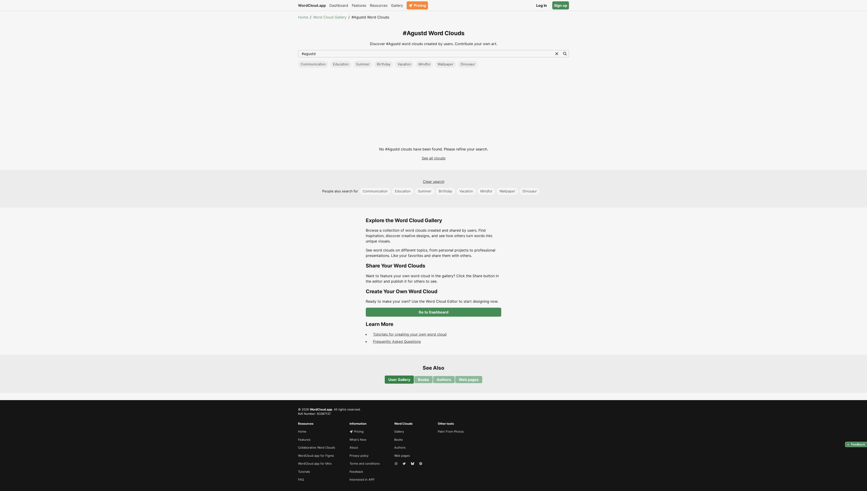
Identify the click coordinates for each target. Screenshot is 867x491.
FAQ (301, 479)
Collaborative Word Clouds (316, 447)
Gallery (397, 5)
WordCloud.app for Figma (316, 455)
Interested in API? (362, 479)
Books (423, 379)
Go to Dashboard (433, 312)
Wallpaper (445, 64)
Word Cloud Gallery (330, 17)
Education (341, 64)
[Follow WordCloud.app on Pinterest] (421, 463)
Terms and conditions (365, 463)
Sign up (560, 5)
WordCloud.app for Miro (315, 463)
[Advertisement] (433, 109)
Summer (363, 64)
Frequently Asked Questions (397, 341)
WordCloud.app (312, 5)
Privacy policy (359, 455)
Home (303, 17)
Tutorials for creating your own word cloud (410, 334)
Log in (541, 5)
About (354, 447)
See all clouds (433, 158)
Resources (378, 5)
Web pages (469, 379)
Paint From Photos (451, 431)
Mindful (424, 64)
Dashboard (338, 5)
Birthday (383, 64)
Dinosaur (468, 64)
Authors (444, 379)
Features (359, 5)
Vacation (404, 64)
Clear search (433, 181)
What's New (358, 439)
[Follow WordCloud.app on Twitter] (404, 463)
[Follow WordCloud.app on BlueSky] (413, 463)
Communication (313, 64)
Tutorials (304, 471)
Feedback (356, 471)
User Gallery (399, 379)
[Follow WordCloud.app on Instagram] (396, 463)
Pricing (420, 5)
